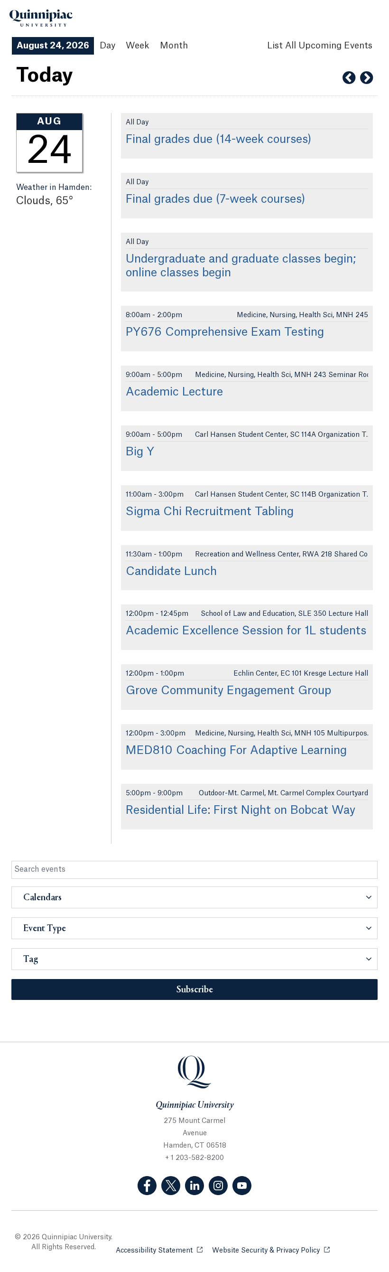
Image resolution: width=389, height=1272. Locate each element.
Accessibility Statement (159, 1250)
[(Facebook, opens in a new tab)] (147, 1185)
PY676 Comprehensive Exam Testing (225, 332)
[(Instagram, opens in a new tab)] (218, 1185)
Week (137, 45)
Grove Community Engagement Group (228, 691)
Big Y (140, 452)
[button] (194, 897)
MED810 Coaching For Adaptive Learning (236, 750)
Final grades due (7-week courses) (216, 199)
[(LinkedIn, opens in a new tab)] (194, 1185)
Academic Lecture (174, 392)
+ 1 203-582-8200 (194, 1158)
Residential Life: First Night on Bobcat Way (240, 810)
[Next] (366, 77)
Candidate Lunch (171, 571)
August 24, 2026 (53, 45)
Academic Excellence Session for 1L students (246, 631)
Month (174, 45)
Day (107, 45)
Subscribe (194, 990)
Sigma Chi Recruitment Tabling (210, 512)
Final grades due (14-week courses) (219, 139)
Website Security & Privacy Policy (271, 1250)
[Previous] (349, 77)
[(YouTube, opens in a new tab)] (241, 1185)
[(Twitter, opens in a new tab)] (170, 1185)
